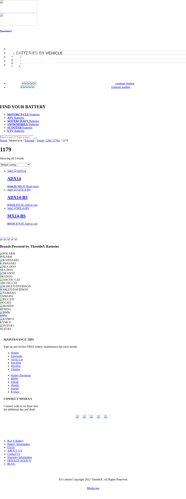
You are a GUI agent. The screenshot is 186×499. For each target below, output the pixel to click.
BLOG (11, 463)
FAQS (11, 447)
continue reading (124, 83)
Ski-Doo (16, 365)
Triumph (29, 140)
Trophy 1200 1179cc (48, 140)
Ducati (15, 381)
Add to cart (31, 204)
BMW (14, 378)
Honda (15, 385)
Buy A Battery (15, 440)
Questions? (6, 31)
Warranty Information (19, 457)
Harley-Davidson (21, 375)
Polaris (15, 352)
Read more (32, 186)
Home (3, 140)
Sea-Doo (16, 362)
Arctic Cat (17, 359)
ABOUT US (14, 450)
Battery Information (18, 444)
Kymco (15, 391)
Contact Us (6, 34)
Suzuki (15, 388)
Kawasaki (16, 356)
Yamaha (15, 369)
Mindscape (93, 488)
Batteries (23, 114)
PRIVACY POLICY (19, 460)
